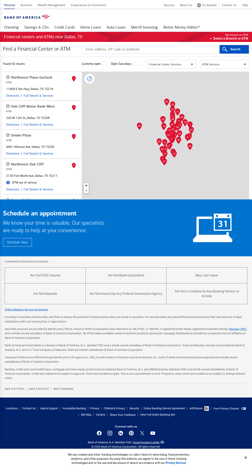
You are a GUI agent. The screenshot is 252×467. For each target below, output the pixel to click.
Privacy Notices (176, 462)
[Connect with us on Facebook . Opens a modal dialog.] (99, 433)
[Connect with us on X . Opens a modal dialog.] (142, 433)
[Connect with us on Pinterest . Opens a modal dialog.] (131, 433)
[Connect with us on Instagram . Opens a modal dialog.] (109, 433)
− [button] (86, 191)
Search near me (89, 79)
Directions (12, 95)
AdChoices (195, 408)
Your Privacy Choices (226, 408)
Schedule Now (17, 242)
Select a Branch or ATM (230, 38)
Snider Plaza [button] (21, 135)
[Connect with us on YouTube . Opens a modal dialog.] (152, 433)
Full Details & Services (38, 95)
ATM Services (211, 64)
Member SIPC (238, 329)
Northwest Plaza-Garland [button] (31, 77)
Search (235, 49)
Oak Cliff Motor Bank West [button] (33, 106)
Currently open (91, 64)
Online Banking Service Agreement (26, 309)
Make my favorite (8, 77)
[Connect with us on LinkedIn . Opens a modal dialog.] (120, 433)
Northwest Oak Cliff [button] (27, 164)
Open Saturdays (121, 64)
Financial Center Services (165, 64)
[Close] (245, 457)
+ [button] (86, 185)
